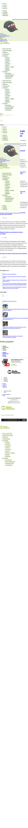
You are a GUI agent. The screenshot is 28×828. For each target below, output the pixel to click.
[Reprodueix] (3, 420)
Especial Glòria (9, 76)
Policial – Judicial (9, 67)
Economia (7, 63)
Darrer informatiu (7, 50)
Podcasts (5, 52)
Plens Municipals (9, 75)
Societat (7, 59)
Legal (5, 392)
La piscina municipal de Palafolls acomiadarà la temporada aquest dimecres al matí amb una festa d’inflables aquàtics (15, 284)
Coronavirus (8, 78)
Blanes (4, 348)
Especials (5, 71)
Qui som (4, 3)
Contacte (5, 5)
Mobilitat (7, 70)
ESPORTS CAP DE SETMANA (9, 274)
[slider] (24, 420)
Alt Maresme (6, 347)
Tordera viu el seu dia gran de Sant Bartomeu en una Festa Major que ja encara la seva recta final (15, 287)
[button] (1, 121)
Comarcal (7, 60)
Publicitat (5, 6)
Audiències (5, 8)
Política (7, 62)
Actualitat (5, 56)
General (7, 57)
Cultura (7, 65)
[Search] (0, 116)
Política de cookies (7, 390)
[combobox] (6, 115)
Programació (6, 54)
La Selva (5, 350)
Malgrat (4, 346)
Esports (7, 68)
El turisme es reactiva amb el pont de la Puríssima (13, 253)
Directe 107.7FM (7, 49)
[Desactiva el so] (21, 420)
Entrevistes (8, 73)
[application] (14, 420)
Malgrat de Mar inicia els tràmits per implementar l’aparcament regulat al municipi (13, 336)
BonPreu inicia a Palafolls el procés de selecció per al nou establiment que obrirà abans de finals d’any (14, 327)
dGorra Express (3, 34)
